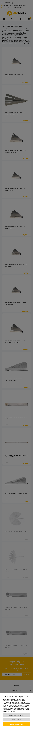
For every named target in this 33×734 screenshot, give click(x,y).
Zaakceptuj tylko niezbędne (16, 715)
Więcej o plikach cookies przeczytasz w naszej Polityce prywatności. (16, 710)
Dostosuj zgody (16, 719)
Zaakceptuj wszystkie (16, 724)
